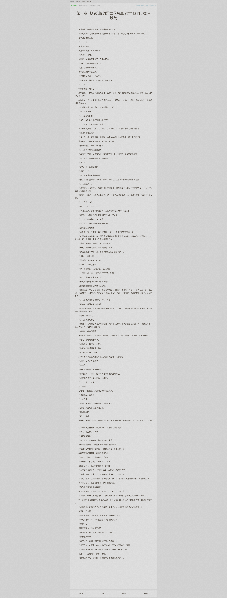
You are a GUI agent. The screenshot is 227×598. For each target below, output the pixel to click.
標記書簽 (138, 5)
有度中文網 (77, 1)
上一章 (80, 593)
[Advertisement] (113, 573)
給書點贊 (143, 5)
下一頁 (146, 593)
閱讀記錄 (153, 5)
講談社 (83, 1)
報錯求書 (148, 5)
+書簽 (124, 593)
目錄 (102, 593)
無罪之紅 (89, 1)
